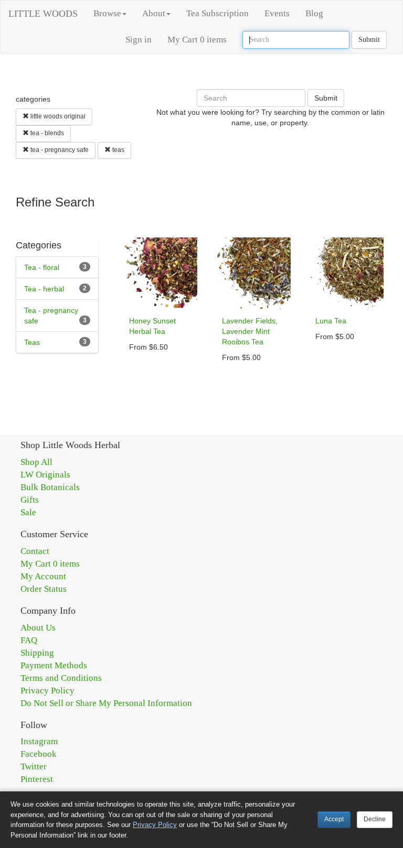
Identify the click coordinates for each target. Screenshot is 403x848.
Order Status (43, 589)
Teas (32, 342)
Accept (334, 819)
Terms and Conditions (61, 678)
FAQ (28, 640)
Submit (369, 40)
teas (117, 150)
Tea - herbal (44, 289)
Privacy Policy (47, 690)
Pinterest (36, 779)
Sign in (138, 40)
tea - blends (46, 133)
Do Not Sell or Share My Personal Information (106, 703)
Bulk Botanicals (50, 487)
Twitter (33, 766)
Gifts (29, 500)
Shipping (37, 653)
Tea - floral (41, 267)
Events (277, 13)
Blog (314, 13)
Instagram (39, 741)
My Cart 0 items (197, 40)
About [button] (153, 13)
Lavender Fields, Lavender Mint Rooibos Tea (250, 331)
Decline (375, 819)
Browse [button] (107, 13)
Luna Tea (330, 321)
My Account (43, 576)
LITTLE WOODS (43, 13)
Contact (34, 551)
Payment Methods (53, 665)
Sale (28, 512)
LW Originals (45, 475)
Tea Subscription (217, 13)
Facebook (38, 754)
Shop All (36, 462)
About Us (38, 628)
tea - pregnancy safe (59, 150)
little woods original (57, 116)
